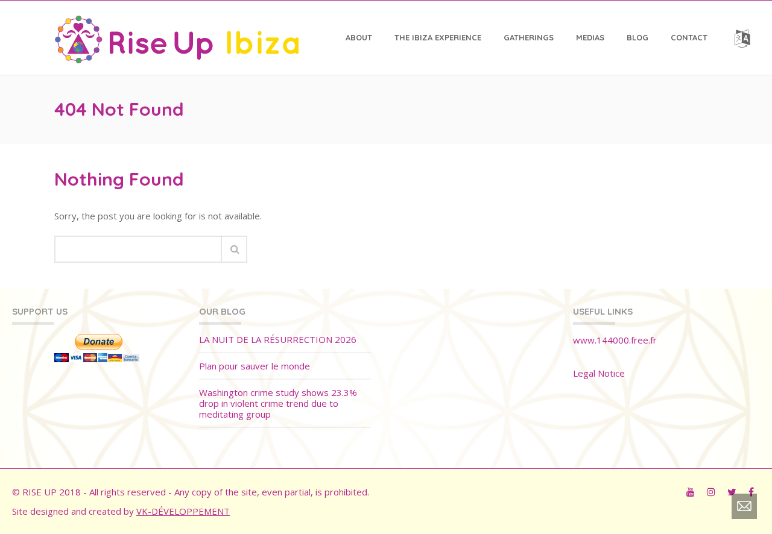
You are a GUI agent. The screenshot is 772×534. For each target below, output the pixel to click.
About (359, 37)
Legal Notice (599, 373)
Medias (590, 37)
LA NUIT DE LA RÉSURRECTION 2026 (277, 339)
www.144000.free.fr (615, 340)
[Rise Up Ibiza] (176, 37)
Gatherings (529, 37)
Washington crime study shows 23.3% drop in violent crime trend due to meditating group (278, 403)
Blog (637, 37)
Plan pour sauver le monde (254, 366)
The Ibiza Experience (437, 37)
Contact (689, 37)
